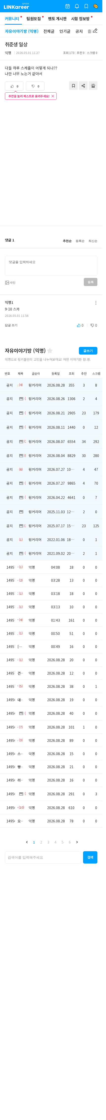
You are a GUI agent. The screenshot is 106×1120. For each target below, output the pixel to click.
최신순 (92, 241)
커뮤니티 (12, 18)
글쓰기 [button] (88, 351)
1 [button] (34, 842)
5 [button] (63, 842)
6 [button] (70, 842)
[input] (51, 266)
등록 (90, 282)
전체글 (48, 31)
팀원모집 (33, 18)
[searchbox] (43, 857)
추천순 (67, 241)
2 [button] (41, 842)
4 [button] (55, 842)
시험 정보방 (80, 18)
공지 (79, 31)
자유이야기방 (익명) (21, 31)
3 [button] (48, 842)
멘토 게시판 (57, 18)
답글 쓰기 (11, 325)
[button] (27, 842)
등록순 (80, 241)
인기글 (65, 31)
